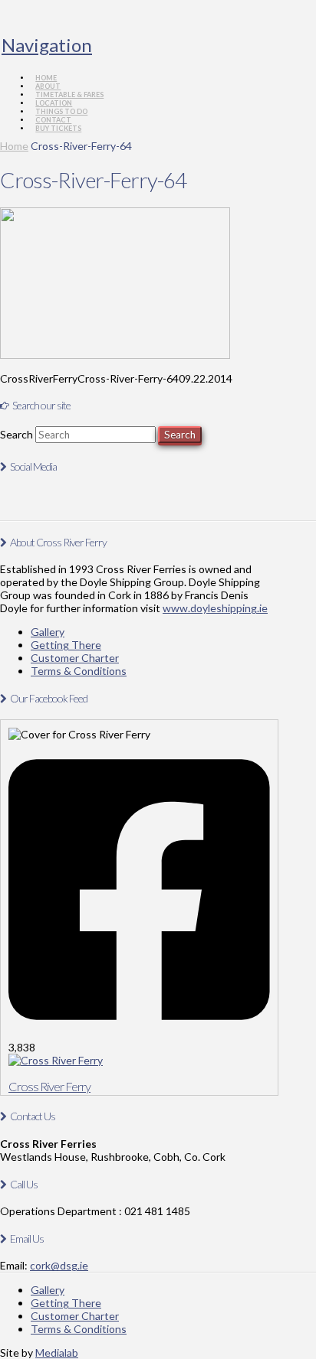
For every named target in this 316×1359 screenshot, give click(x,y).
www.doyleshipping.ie (215, 607)
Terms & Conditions (79, 670)
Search (16, 434)
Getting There (66, 644)
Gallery (47, 631)
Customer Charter (75, 657)
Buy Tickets (58, 128)
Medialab (56, 1352)
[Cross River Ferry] (55, 1060)
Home (14, 145)
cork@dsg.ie (59, 1265)
